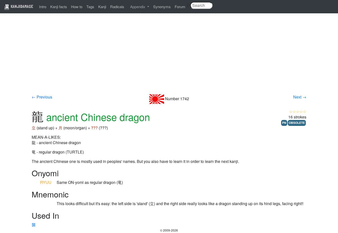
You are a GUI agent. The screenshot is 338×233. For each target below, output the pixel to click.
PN (284, 122)
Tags (90, 6)
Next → (299, 97)
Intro (42, 6)
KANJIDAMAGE (21, 6)
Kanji (102, 6)
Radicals (117, 6)
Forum (180, 6)
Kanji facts (58, 6)
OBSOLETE (297, 122)
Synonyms (162, 6)
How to (76, 6)
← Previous (42, 97)
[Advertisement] (169, 57)
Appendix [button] (138, 6)
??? (94, 128)
